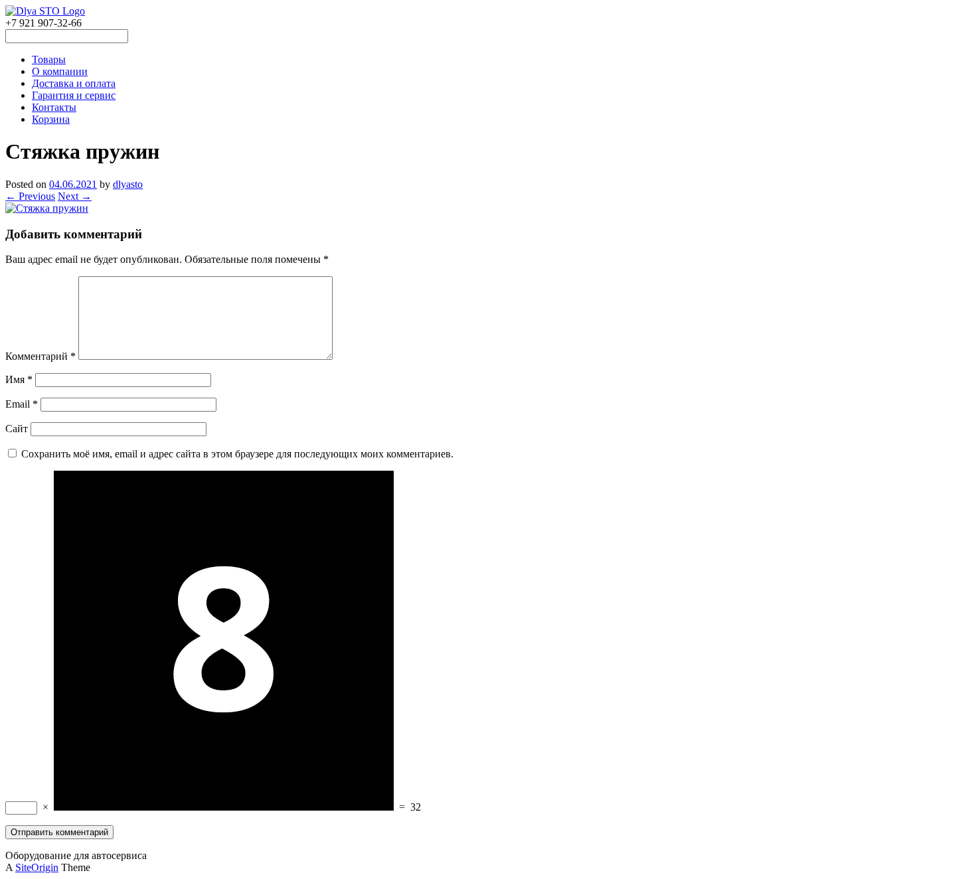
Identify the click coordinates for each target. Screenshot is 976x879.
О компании (60, 71)
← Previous (30, 196)
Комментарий (40, 356)
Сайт (16, 428)
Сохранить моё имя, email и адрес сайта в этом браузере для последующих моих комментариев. (237, 453)
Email (21, 404)
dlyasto (128, 184)
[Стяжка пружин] (46, 208)
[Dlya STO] (45, 11)
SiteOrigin (36, 867)
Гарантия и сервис (74, 95)
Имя (19, 379)
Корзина (51, 119)
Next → (75, 196)
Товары (49, 59)
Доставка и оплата (74, 83)
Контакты (54, 107)
